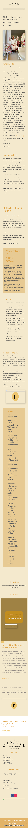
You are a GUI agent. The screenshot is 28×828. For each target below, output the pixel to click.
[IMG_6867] (14, 59)
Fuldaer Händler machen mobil (14, 615)
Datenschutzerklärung (9, 782)
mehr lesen (10, 626)
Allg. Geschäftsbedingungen (10, 788)
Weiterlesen (21, 825)
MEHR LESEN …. (6, 678)
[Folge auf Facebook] (12, 795)
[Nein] (26, 823)
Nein (15, 825)
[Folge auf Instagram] (15, 795)
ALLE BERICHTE (14, 594)
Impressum (6, 785)
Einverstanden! (8, 825)
